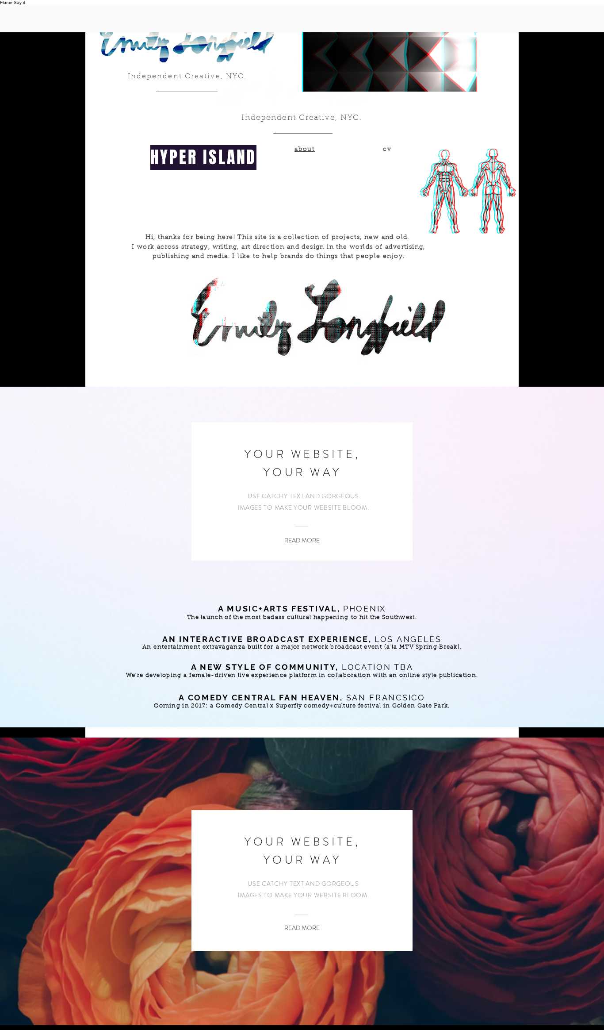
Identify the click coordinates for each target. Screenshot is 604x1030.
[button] (302, 541)
